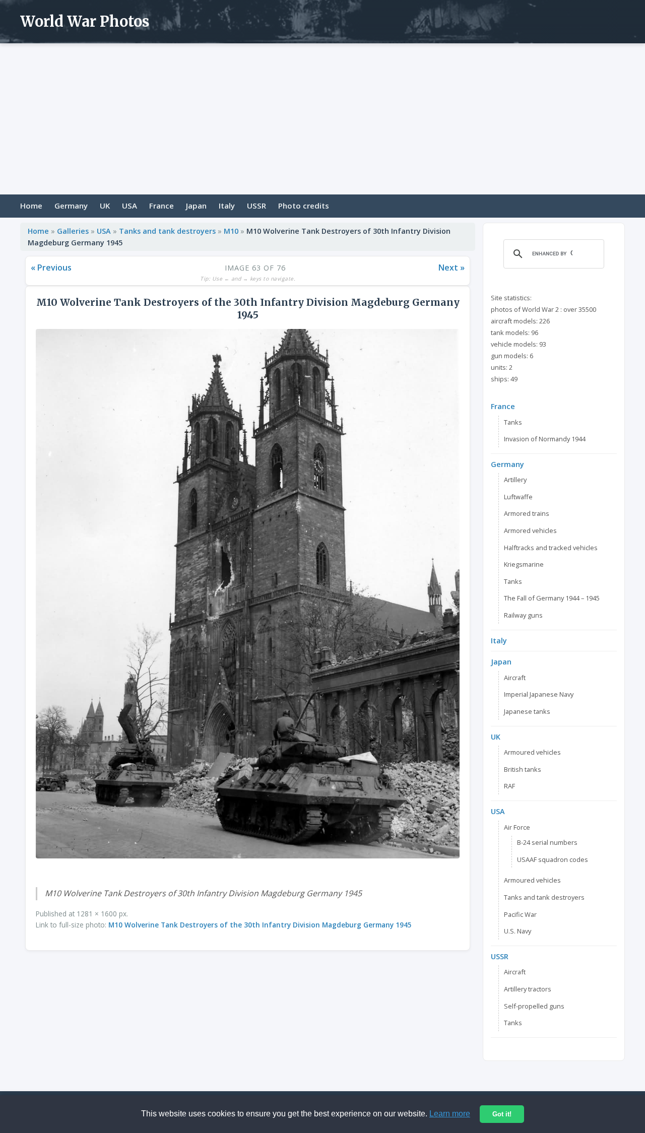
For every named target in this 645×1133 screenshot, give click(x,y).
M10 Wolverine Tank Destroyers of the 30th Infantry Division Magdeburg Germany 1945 (260, 924)
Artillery (515, 479)
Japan (196, 206)
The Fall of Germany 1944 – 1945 (552, 598)
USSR (256, 206)
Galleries (73, 231)
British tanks (522, 769)
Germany (71, 206)
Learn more (449, 1113)
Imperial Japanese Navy (538, 694)
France (161, 206)
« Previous (51, 267)
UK (105, 206)
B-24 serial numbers (547, 842)
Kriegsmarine (524, 564)
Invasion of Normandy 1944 (545, 438)
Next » (451, 267)
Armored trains (526, 513)
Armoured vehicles (532, 752)
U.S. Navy (517, 931)
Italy (227, 206)
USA (129, 206)
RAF (509, 785)
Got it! (501, 1114)
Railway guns (523, 615)
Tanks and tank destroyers (167, 231)
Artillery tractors (527, 988)
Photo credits (303, 206)
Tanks (513, 422)
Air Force (517, 827)
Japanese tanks (527, 711)
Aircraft (515, 677)
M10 (231, 231)
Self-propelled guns (534, 1006)
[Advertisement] (322, 118)
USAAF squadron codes (552, 859)
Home (31, 206)
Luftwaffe (518, 496)
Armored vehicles (530, 530)
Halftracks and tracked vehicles (551, 547)
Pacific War (520, 914)
